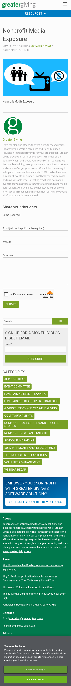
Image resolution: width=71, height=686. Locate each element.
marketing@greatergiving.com (26, 618)
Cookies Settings (35, 669)
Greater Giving (41, 46)
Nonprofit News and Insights (26, 433)
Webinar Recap (15, 469)
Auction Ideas (14, 379)
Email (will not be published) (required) (23, 228)
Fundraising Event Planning (25, 393)
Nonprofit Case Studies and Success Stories (31, 424)
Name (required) (12, 215)
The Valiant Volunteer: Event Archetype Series (28, 587)
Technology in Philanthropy (25, 455)
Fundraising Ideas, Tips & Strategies (31, 401)
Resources (34, 13)
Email (8, 344)
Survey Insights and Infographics (29, 447)
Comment (8, 255)
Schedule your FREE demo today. (35, 502)
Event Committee (17, 386)
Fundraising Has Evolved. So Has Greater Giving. (30, 604)
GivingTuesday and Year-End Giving (30, 408)
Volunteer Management (22, 462)
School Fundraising (19, 440)
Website (7, 242)
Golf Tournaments (18, 415)
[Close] (67, 641)
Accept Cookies (35, 679)
